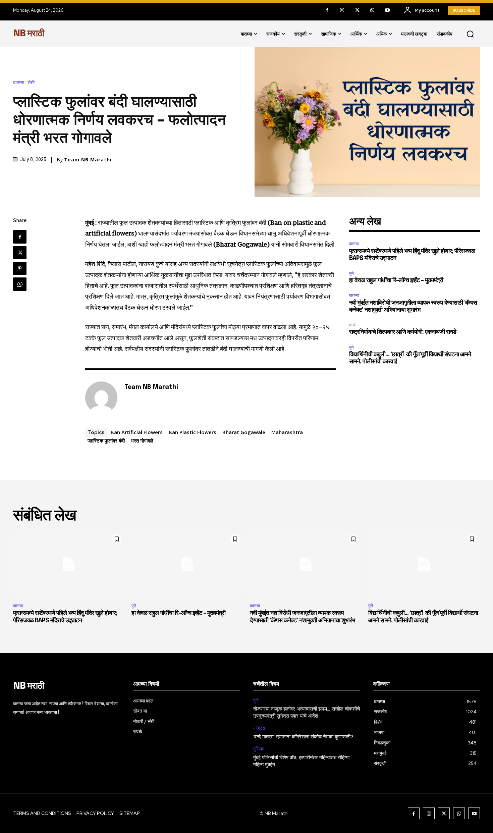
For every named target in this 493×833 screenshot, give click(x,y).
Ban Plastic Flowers (192, 432)
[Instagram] (342, 10)
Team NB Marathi (88, 160)
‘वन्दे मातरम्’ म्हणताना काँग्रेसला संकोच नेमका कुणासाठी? (303, 737)
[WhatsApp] (372, 10)
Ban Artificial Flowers (137, 432)
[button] (470, 34)
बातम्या (18, 82)
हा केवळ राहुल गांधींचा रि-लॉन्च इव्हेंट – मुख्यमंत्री (396, 280)
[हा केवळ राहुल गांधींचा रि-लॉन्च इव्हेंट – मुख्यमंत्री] (187, 564)
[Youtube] (387, 10)
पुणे (351, 273)
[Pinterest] (19, 268)
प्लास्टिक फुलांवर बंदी (106, 440)
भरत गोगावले (142, 440)
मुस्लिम (258, 749)
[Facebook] (327, 10)
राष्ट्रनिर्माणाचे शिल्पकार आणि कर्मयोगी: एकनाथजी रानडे (402, 332)
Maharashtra (287, 432)
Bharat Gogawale (243, 432)
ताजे (352, 325)
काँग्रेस (259, 728)
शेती (31, 82)
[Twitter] (357, 10)
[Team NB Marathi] (101, 397)
